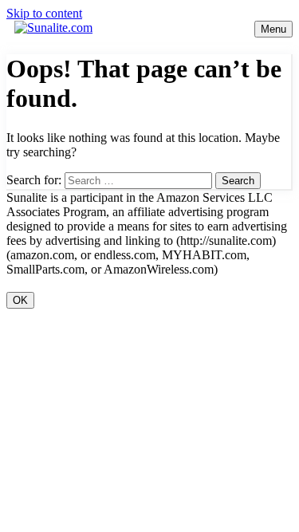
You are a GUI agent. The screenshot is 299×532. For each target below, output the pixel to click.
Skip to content (44, 13)
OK (20, 300)
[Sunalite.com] (53, 27)
